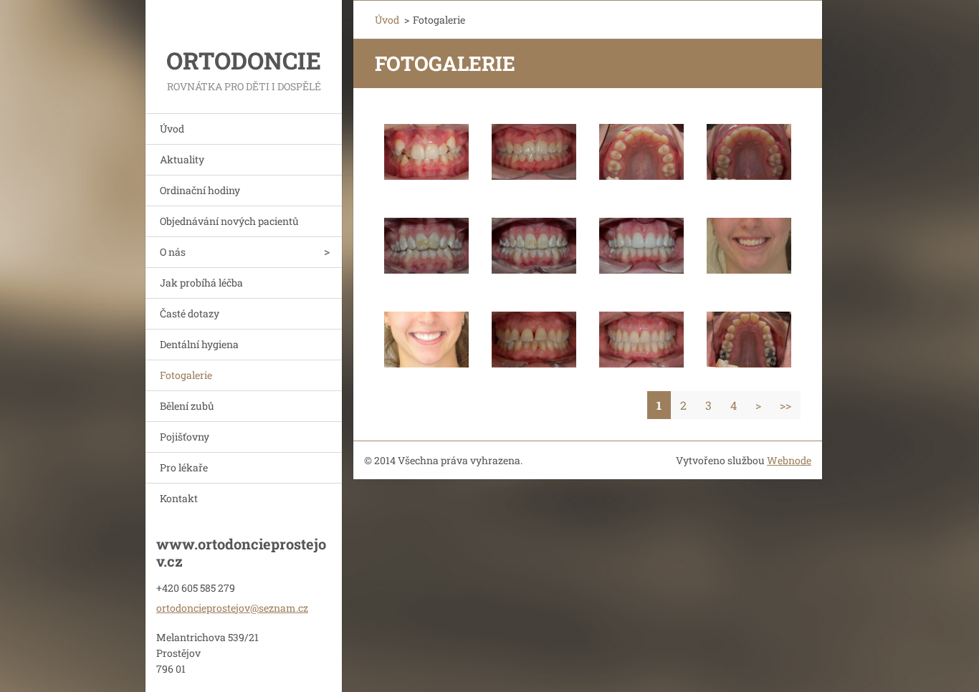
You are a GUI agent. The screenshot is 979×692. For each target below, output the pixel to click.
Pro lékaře (184, 467)
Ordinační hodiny (200, 190)
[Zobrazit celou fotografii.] (426, 152)
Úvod (172, 128)
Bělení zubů (187, 406)
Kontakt (179, 498)
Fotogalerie (186, 375)
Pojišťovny (184, 436)
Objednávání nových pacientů (229, 221)
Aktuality (182, 159)
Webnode (789, 460)
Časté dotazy (189, 313)
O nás (173, 252)
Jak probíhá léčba (201, 282)
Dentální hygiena (199, 344)
